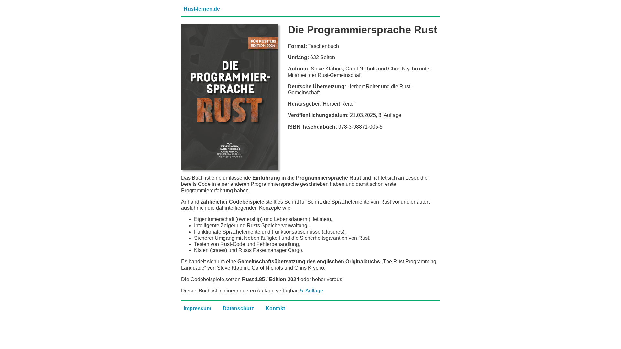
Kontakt (275, 308)
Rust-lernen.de (202, 9)
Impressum (197, 308)
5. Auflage (311, 290)
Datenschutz (238, 308)
